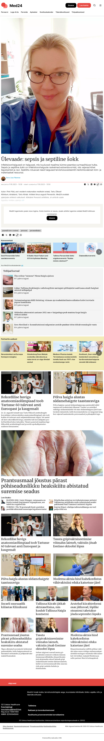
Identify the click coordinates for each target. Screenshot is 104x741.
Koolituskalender (46, 12)
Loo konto (84, 5)
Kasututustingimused (21, 726)
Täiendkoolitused (62, 12)
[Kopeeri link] (97, 184)
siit (22, 200)
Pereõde (24, 12)
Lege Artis (14, 12)
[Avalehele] (33, 5)
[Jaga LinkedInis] (91, 184)
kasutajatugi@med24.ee (11, 709)
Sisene (71, 5)
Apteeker (33, 12)
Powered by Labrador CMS (52, 738)
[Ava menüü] (100, 5)
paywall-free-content (10, 231)
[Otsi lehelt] (94, 5)
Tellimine (32, 706)
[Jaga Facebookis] (84, 184)
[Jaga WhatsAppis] (101, 184)
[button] (5, 252)
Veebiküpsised (8, 728)
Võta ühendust (8, 726)
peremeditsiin (35, 231)
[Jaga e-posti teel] (94, 184)
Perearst (4, 12)
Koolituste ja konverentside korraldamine (46, 715)
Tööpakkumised (78, 12)
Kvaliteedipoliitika (50, 726)
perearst (24, 231)
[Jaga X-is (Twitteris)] (88, 184)
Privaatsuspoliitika (36, 726)
